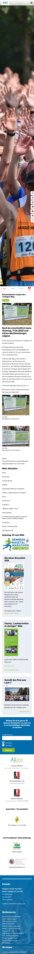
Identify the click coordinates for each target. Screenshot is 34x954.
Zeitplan (4, 485)
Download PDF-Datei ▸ (11, 613)
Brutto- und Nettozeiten (10, 526)
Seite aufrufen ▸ (13, 666)
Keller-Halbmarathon (9, 919)
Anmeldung (6, 943)
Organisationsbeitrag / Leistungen (13, 489)
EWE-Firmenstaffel (8, 924)
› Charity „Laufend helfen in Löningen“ (14, 952)
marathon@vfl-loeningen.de (16, 904)
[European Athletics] (17, 760)
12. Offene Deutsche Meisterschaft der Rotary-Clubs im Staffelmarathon (14, 517)
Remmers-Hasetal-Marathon (11, 916)
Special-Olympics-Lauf (9, 940)
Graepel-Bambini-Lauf (9, 938)
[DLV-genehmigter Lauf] (17, 775)
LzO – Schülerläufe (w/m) (10, 936)
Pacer (4, 497)
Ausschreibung (7, 481)
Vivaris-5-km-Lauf (8, 931)
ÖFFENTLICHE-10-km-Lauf (11, 926)
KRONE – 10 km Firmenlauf (11, 928)
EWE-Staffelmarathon (9, 921)
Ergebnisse (6, 522)
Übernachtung (6, 513)
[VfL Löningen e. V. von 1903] (17, 819)
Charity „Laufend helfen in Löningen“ (14, 493)
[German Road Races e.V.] (17, 861)
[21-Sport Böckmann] (20, 288)
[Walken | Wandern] (17, 792)
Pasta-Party (6, 501)
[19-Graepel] (4, 288)
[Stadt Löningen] (17, 846)
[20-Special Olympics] (12, 288)
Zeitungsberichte (7, 530)
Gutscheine (5, 477)
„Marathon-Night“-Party (10, 509)
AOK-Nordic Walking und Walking (13, 933)
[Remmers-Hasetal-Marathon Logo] (5, 2)
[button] (31, 3)
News (4, 473)
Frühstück (5, 505)
